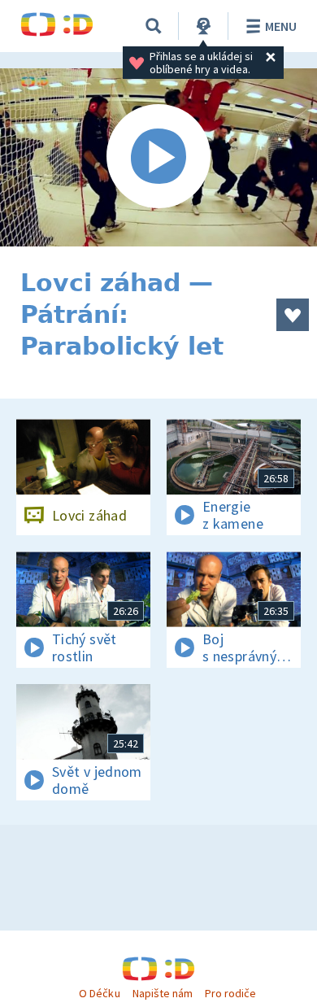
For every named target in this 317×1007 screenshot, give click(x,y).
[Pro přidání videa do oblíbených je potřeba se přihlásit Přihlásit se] (292, 315)
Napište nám (162, 993)
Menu (281, 26)
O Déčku (99, 993)
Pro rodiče (230, 993)
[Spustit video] (158, 157)
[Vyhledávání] (153, 26)
